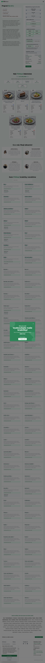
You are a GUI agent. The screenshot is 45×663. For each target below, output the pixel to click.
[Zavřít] (33, 324)
